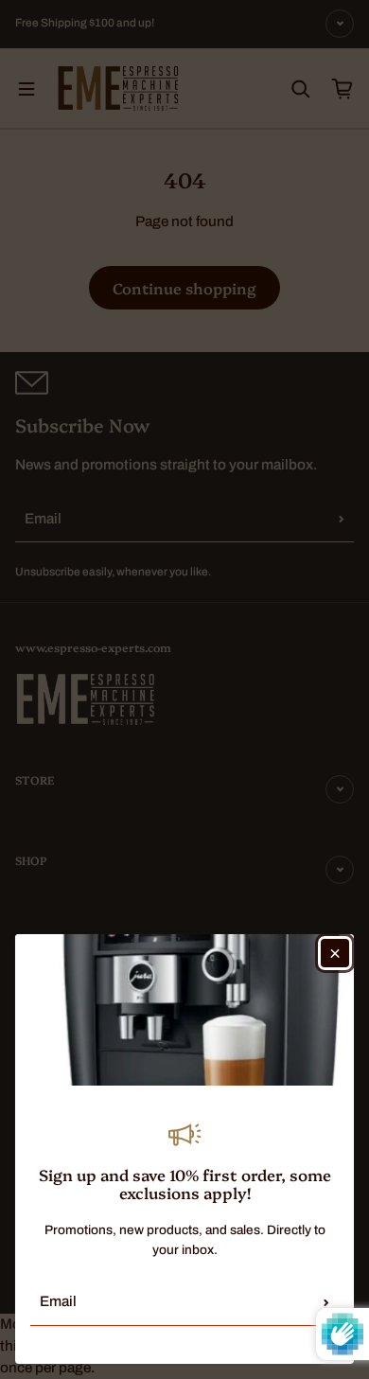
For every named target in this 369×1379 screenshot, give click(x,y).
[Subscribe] (326, 1302)
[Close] (335, 953)
